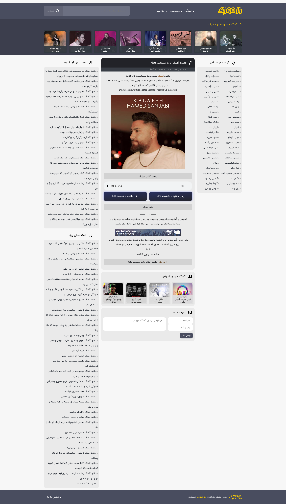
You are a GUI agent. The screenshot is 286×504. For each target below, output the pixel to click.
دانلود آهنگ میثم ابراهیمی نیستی (79, 417)
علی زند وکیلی (211, 96)
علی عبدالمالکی (210, 147)
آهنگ (188, 11)
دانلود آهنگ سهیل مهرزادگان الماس (78, 396)
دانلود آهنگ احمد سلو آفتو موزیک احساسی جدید (72, 214)
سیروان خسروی (231, 81)
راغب (237, 111)
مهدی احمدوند (210, 173)
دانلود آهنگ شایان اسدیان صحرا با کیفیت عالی (73, 127)
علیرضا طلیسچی (231, 152)
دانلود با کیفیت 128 (122, 196)
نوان (216, 163)
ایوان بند (213, 127)
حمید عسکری (232, 142)
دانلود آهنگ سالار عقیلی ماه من (80, 432)
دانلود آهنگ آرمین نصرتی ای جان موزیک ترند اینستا (70, 193)
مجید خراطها (233, 137)
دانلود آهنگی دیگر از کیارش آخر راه (79, 137)
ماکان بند (234, 178)
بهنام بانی (234, 91)
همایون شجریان (231, 71)
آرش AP (235, 106)
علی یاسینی (212, 91)
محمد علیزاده (233, 132)
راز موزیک (163, 262)
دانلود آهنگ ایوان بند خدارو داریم (80, 335)
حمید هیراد (212, 137)
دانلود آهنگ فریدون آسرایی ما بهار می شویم (74, 310)
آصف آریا (234, 76)
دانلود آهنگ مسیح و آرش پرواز (81, 447)
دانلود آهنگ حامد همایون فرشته (80, 391)
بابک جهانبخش (210, 122)
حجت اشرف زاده (210, 81)
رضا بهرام (235, 168)
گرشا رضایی (212, 183)
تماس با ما (53, 497)
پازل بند (235, 188)
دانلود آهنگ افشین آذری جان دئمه (79, 269)
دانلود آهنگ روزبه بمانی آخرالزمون (79, 274)
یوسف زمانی (211, 168)
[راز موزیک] (229, 11)
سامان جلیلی (233, 183)
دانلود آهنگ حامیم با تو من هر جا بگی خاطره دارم (72, 91)
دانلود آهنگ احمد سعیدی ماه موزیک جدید (75, 157)
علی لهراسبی (211, 86)
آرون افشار (212, 117)
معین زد (214, 111)
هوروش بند (233, 117)
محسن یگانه (211, 142)
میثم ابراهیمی (232, 163)
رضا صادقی (212, 106)
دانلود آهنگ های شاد (85, 483)
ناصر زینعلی (212, 132)
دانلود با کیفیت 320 (168, 196)
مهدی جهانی (211, 188)
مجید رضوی (212, 152)
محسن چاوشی (210, 157)
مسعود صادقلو (232, 157)
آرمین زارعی (233, 101)
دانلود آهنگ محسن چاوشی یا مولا (79, 253)
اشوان (236, 127)
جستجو (51, 10)
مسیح (215, 101)
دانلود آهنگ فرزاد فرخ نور (84, 350)
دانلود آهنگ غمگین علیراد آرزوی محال (77, 198)
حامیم (236, 86)
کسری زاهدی (211, 178)
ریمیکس (175, 11)
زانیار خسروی (211, 71)
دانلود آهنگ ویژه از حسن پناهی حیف (78, 132)
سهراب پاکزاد (211, 76)
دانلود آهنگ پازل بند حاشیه (83, 412)
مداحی (161, 11)
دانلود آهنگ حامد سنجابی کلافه (168, 63)
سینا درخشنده (232, 96)
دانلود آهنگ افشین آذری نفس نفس (78, 356)
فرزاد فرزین (234, 147)
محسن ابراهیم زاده (230, 173)
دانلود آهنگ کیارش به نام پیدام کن (79, 142)
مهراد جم (235, 122)
